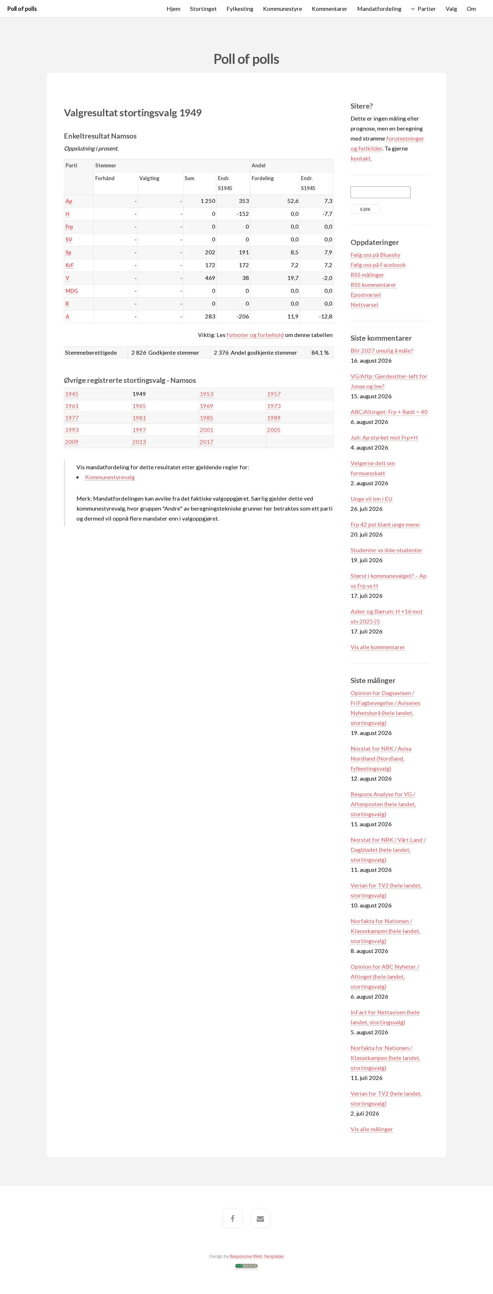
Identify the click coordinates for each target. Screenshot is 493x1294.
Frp (69, 227)
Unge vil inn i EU (372, 498)
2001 (206, 429)
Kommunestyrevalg (110, 477)
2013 (139, 441)
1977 (72, 417)
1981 (139, 417)
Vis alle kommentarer (378, 646)
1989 (274, 417)
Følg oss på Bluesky (375, 254)
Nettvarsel (364, 304)
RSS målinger (367, 274)
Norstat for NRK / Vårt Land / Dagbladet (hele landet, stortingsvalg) (388, 849)
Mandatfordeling (379, 8)
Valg (451, 8)
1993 (72, 429)
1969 (206, 405)
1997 (139, 429)
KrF (70, 265)
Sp (68, 252)
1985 (206, 417)
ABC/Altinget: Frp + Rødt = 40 (389, 411)
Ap (69, 201)
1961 (72, 405)
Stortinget (203, 8)
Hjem (173, 8)
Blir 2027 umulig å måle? (382, 350)
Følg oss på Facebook (378, 264)
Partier (427, 8)
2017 (206, 441)
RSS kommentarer (373, 284)
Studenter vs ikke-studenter (387, 550)
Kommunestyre (282, 8)
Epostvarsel (366, 294)
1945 (72, 393)
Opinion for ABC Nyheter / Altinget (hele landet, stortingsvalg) (385, 976)
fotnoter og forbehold (255, 334)
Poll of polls (22, 8)
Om (471, 8)
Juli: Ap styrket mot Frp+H (384, 437)
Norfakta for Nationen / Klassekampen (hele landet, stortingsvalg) (385, 930)
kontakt (361, 158)
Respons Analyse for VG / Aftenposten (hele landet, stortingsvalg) (383, 804)
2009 (72, 441)
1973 (274, 405)
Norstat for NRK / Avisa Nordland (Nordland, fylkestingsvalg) (381, 758)
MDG (72, 291)
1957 (274, 393)
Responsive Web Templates (257, 1256)
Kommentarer (329, 8)
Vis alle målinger (372, 1129)
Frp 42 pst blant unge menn (385, 524)
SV (69, 239)
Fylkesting (240, 8)
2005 (274, 429)
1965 (139, 405)
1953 (206, 393)
